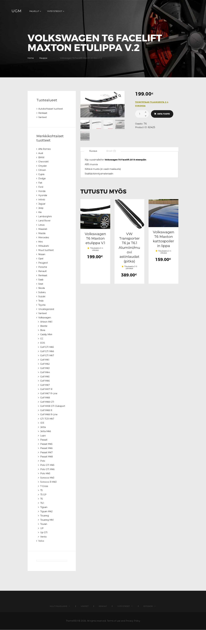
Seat (40, 283)
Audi (40, 153)
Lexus (41, 224)
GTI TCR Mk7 (47, 418)
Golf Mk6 (45, 380)
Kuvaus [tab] (93, 151)
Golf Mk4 (45, 372)
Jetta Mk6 (45, 431)
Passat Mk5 (46, 444)
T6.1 (42, 503)
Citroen (42, 170)
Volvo (41, 541)
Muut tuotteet (46, 250)
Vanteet (42, 117)
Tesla (40, 300)
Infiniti (41, 199)
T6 (145, 123)
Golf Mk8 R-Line (48, 414)
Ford (40, 187)
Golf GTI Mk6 (47, 351)
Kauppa (43, 58)
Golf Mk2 (45, 364)
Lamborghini (45, 216)
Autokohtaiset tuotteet (50, 108)
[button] (119, 95)
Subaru (42, 292)
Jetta (43, 427)
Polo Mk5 (45, 473)
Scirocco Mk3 (47, 477)
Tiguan (43, 507)
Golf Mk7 (45, 385)
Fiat (40, 182)
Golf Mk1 (44, 359)
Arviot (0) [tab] (111, 151)
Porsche (42, 267)
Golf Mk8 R (46, 410)
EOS (42, 342)
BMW (41, 157)
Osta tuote (163, 114)
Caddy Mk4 (46, 334)
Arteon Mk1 (46, 321)
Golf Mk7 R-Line (48, 393)
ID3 (42, 423)
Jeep (40, 208)
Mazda (41, 233)
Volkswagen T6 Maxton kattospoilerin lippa (163, 239)
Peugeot (43, 262)
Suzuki (41, 296)
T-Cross (44, 486)
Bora (42, 330)
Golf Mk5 (44, 376)
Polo (42, 460)
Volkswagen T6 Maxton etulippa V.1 (95, 238)
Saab (40, 279)
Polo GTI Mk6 (47, 469)
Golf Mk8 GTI (47, 401)
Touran (43, 524)
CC (41, 338)
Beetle (43, 326)
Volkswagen (44, 317)
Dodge (42, 178)
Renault (42, 271)
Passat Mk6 (46, 448)
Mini (40, 241)
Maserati (42, 229)
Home (31, 58)
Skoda (41, 288)
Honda (41, 191)
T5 (41, 490)
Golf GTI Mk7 (47, 355)
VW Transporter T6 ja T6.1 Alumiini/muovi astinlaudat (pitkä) (129, 247)
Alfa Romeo (44, 149)
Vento (43, 536)
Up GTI (44, 532)
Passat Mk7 (46, 452)
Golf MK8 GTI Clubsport (52, 406)
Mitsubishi (43, 246)
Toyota (41, 305)
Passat (43, 439)
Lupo (43, 435)
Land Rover (44, 220)
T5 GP (43, 494)
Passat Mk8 (46, 456)
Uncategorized (46, 309)
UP (42, 528)
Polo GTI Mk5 (47, 465)
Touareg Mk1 (47, 519)
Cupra (41, 174)
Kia (39, 212)
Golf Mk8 (45, 397)
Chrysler (42, 165)
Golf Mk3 (45, 368)
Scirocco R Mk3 (48, 482)
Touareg (44, 515)
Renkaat (42, 113)
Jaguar (41, 203)
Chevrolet (43, 161)
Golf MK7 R (46, 389)
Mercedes (43, 237)
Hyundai (42, 195)
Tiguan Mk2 (46, 511)
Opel (40, 258)
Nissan (41, 254)
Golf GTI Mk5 (47, 347)
